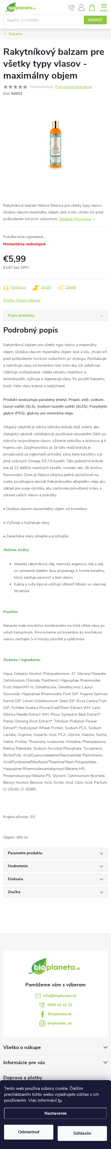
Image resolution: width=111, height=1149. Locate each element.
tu (60, 1100)
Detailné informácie (75, 219)
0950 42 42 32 (59, 1004)
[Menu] (104, 7)
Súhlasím (82, 1133)
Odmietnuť (28, 1132)
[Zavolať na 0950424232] (71, 7)
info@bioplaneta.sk (60, 995)
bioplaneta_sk (60, 1023)
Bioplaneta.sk (60, 1014)
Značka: (21, 300)
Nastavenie (55, 1113)
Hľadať (95, 20)
